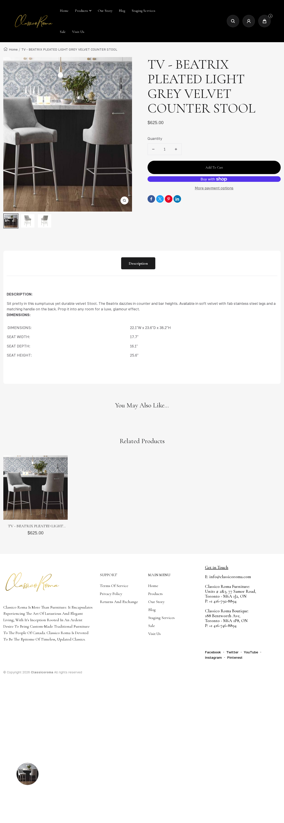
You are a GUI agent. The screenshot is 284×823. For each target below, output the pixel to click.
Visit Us (154, 633)
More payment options (214, 188)
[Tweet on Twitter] (160, 199)
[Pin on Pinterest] (168, 199)
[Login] (249, 21)
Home (13, 49)
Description (138, 263)
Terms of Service (114, 585)
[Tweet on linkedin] (177, 199)
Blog (152, 609)
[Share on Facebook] (151, 199)
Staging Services (161, 617)
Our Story (156, 601)
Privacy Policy (111, 593)
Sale (151, 625)
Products (81, 10)
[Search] (233, 21)
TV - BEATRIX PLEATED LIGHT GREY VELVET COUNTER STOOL (35, 526)
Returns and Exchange (119, 601)
